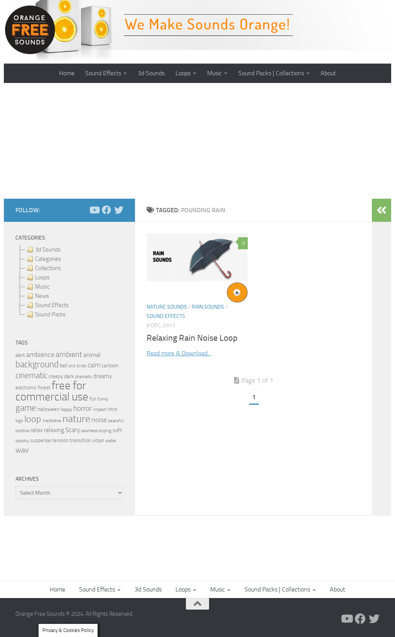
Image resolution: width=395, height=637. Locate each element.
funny (103, 399)
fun (92, 399)
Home (66, 73)
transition (80, 440)
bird (72, 365)
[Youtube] (94, 210)
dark (69, 376)
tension (60, 440)
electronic (26, 387)
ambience (40, 354)
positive (22, 430)
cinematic (31, 375)
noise (99, 420)
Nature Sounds (167, 307)
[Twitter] (118, 210)
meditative (51, 420)
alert (20, 355)
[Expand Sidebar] (381, 210)
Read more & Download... (179, 353)
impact (99, 409)
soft (117, 430)
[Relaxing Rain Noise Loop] (197, 257)
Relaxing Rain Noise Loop (192, 338)
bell (64, 365)
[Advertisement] (197, 141)
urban (98, 440)
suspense (40, 440)
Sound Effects (103, 73)
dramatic (83, 376)
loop (32, 418)
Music (214, 73)
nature (76, 418)
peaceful (115, 420)
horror (82, 408)
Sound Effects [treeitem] (52, 305)
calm (94, 365)
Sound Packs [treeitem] (50, 314)
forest (44, 387)
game (25, 408)
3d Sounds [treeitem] (48, 249)
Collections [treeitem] (48, 268)
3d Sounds (151, 73)
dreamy (102, 376)
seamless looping (96, 430)
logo (19, 420)
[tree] (69, 282)
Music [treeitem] (42, 286)
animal (92, 354)
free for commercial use (51, 391)
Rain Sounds (208, 307)
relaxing (54, 430)
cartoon (109, 365)
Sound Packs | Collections (271, 73)
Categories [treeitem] (48, 258)
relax (36, 430)
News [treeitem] (42, 295)
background (37, 364)
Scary (72, 430)
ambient (69, 354)
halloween (48, 409)
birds (81, 365)
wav (22, 450)
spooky (22, 440)
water (110, 440)
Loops (183, 73)
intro (112, 409)
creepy (56, 376)
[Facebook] (106, 210)
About (328, 73)
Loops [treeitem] (42, 277)
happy (66, 409)
